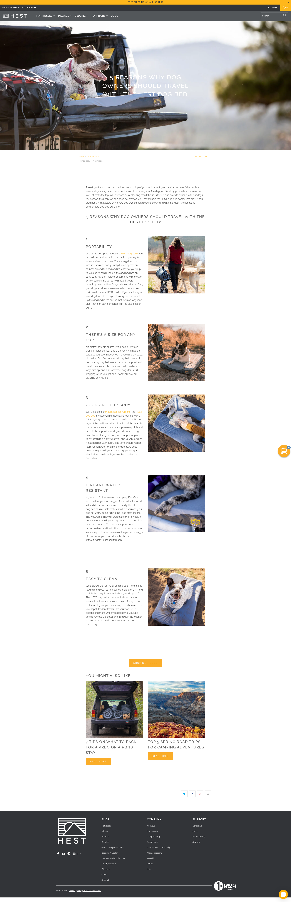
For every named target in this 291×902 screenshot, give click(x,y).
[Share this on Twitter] (184, 794)
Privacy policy (75, 890)
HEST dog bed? (129, 253)
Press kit (150, 858)
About (115, 15)
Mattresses (44, 15)
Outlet (104, 874)
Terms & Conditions (92, 890)
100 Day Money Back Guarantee (19, 8)
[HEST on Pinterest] (69, 854)
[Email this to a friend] (208, 794)
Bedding (80, 15)
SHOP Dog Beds (145, 663)
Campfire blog (153, 836)
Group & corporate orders (113, 847)
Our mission (152, 831)
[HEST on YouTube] (63, 854)
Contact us (197, 826)
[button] (283, 894)
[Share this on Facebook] (192, 794)
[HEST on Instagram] (74, 854)
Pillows (63, 15)
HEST (66, 890)
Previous (197, 157)
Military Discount (109, 864)
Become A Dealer (110, 853)
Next (207, 157)
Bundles (105, 842)
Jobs (149, 869)
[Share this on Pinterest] (200, 794)
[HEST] (15, 16)
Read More (98, 761)
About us (151, 826)
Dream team (152, 842)
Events (150, 864)
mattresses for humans (117, 411)
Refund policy (198, 836)
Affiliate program (154, 853)
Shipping (196, 842)
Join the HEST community (158, 847)
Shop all (105, 880)
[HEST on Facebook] (58, 854)
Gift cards (106, 869)
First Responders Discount (113, 858)
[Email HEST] (79, 854)
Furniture (99, 15)
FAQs (194, 831)
